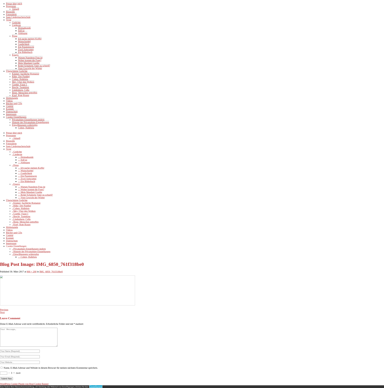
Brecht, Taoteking (20, 87)
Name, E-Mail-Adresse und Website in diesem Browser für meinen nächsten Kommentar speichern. (51, 368)
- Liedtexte (17, 154)
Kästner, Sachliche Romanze (25, 74)
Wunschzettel (24, 41)
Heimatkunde (24, 28)
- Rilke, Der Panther (21, 205)
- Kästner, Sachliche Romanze (26, 203)
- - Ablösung (24, 162)
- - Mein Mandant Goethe (30, 192)
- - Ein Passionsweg (27, 176)
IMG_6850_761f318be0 (51, 271)
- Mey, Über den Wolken (24, 211)
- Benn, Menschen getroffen (25, 222)
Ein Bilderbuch (25, 52)
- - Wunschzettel (25, 170)
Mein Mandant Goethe (28, 63)
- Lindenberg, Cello (21, 219)
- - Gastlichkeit (25, 173)
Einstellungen (95, 386)
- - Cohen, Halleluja (27, 257)
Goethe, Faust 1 (19, 84)
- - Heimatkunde (25, 157)
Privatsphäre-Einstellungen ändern (28, 119)
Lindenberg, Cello (20, 90)
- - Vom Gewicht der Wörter (31, 197)
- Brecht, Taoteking (21, 216)
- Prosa (15, 165)
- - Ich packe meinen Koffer (31, 168)
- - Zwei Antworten (27, 178)
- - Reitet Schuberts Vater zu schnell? (35, 195)
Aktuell (15, 9)
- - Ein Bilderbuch (26, 181)
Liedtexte (16, 25)
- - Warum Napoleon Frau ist (31, 187)
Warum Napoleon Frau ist (30, 57)
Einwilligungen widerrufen (25, 125)
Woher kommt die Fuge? (29, 60)
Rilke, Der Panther (21, 76)
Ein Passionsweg (26, 47)
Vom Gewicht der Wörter (30, 68)
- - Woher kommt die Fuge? (31, 189)
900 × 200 (31, 271)
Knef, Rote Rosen (20, 95)
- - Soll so (22, 160)
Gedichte (16, 22)
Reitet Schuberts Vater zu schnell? (34, 65)
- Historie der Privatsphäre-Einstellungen (31, 251)
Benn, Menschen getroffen (24, 92)
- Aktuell (16, 138)
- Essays (16, 184)
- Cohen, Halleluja (20, 208)
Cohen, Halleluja (20, 79)
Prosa (14, 36)
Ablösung (22, 33)
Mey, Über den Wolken (23, 82)
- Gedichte (17, 151)
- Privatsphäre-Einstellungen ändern (29, 249)
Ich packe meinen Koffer (30, 38)
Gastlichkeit (23, 44)
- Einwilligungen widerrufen (25, 254)
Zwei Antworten (26, 49)
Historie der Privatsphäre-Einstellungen (30, 122)
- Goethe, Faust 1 (20, 214)
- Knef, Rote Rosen (21, 224)
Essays (15, 55)
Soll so (21, 30)
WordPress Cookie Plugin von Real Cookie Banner (24, 384)
